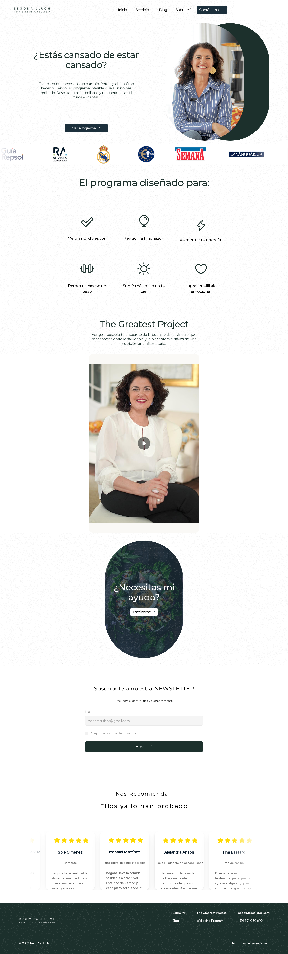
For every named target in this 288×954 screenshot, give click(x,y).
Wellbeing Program (210, 920)
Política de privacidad (250, 943)
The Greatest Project (144, 324)
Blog (175, 920)
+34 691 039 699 (250, 920)
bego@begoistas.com (253, 913)
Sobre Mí (178, 913)
